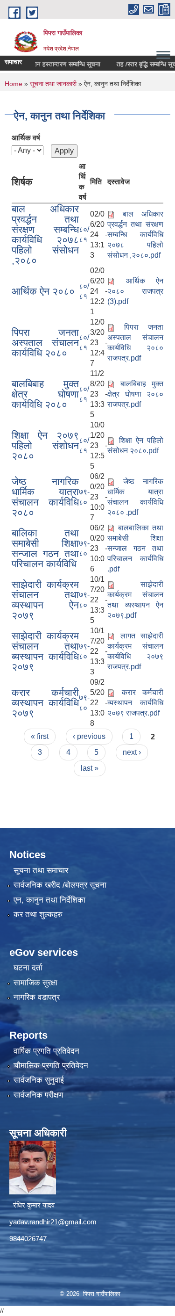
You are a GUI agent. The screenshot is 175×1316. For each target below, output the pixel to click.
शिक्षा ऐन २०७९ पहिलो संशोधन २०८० (45, 445)
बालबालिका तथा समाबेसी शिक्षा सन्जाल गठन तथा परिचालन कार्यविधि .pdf (135, 548)
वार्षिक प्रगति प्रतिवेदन (46, 1051)
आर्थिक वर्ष (26, 138)
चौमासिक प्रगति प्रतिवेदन (51, 1065)
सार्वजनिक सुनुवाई (39, 1080)
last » (89, 768)
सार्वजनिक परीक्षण (38, 1095)
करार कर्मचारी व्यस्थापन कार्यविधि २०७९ (45, 702)
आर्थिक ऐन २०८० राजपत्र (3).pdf (135, 291)
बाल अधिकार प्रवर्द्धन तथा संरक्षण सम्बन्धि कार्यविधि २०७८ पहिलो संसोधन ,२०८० (45, 234)
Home (13, 83)
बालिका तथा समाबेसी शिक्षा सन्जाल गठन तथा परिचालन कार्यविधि (45, 548)
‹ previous (89, 736)
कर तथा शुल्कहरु (38, 914)
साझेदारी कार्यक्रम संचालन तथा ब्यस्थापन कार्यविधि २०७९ (45, 651)
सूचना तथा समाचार (41, 870)
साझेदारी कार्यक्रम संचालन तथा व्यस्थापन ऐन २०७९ (45, 600)
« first (40, 736)
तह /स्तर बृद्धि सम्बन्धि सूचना (139, 64)
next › (132, 752)
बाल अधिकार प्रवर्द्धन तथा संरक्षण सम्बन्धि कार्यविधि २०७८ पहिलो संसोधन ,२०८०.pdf (135, 234)
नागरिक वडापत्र (37, 997)
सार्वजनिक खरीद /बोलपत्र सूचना (60, 885)
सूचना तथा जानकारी (53, 83)
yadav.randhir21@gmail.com (53, 1222)
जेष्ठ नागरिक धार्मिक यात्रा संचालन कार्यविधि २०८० (45, 497)
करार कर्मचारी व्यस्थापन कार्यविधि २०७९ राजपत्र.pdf (135, 702)
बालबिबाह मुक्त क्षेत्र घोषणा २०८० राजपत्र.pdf (135, 394)
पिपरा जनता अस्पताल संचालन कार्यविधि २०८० (45, 342)
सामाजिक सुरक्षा (35, 982)
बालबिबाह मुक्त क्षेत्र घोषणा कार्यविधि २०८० (45, 394)
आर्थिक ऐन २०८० (43, 291)
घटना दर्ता (28, 967)
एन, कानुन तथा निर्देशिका (49, 900)
